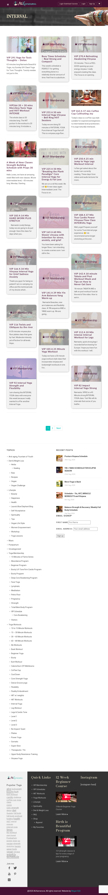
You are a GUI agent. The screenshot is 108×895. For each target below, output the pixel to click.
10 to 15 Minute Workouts (21, 628)
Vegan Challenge (18, 485)
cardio (10, 797)
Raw (13, 473)
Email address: (64, 529)
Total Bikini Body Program (22, 607)
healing (10, 819)
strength (16, 844)
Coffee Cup (16, 670)
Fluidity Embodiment (19, 691)
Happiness (15, 498)
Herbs (13, 464)
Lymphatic (15, 586)
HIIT (9, 821)
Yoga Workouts (15, 625)
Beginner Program (18, 565)
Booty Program (17, 574)
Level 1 (14, 716)
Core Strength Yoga (19, 679)
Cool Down (15, 674)
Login (83, 4)
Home (90, 16)
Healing (17, 468)
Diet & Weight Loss (16, 461)
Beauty (14, 494)
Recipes (14, 477)
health (16, 819)
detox (9, 810)
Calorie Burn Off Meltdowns (22, 666)
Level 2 (14, 721)
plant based (11, 835)
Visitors (14, 620)
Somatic (14, 742)
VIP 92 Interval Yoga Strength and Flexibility (20, 385)
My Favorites (38, 827)
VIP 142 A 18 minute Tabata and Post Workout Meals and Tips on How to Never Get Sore (85, 279)
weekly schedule (13, 856)
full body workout (14, 816)
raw (18, 841)
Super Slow (16, 746)
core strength (13, 808)
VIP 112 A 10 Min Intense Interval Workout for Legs (84, 335)
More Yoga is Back (73, 482)
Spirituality (15, 515)
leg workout (12, 832)
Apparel (39, 822)
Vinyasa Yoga (17, 758)
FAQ (35, 815)
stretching (10, 846)
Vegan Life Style (18, 523)
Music (11, 541)
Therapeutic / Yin (18, 750)
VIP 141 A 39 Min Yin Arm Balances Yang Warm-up (54, 295)
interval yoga (12, 827)
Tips (13, 519)
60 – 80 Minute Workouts (21, 641)
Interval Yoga (16, 704)
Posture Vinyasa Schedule (76, 456)
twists (18, 846)
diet (14, 810)
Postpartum (14, 545)
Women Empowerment (21, 527)
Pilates (14, 733)
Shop (35, 819)
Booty (13, 658)
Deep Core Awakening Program (24, 578)
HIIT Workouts (17, 700)
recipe (10, 844)
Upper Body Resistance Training (24, 754)
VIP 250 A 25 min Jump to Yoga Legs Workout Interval (84, 161)
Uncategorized (15, 549)
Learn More (61, 814)
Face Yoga (15, 582)
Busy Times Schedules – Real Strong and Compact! (54, 59)
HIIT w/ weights (17, 695)
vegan (10, 852)
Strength (15, 603)
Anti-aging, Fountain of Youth (21, 457)
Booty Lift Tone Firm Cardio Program (26, 569)
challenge (17, 797)
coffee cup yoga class (14, 801)
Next (58, 428)
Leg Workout (16, 708)
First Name (62, 522)
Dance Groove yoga (19, 683)
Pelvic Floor (16, 595)
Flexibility (15, 687)
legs (10, 830)
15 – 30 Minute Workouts (21, 632)
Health (14, 502)
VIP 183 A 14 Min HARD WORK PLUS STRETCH (20, 218)
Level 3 (14, 725)
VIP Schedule (16, 611)
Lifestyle (12, 490)
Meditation (15, 590)
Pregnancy (15, 599)
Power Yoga (16, 737)
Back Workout (17, 649)
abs (9, 789)
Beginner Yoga (17, 653)
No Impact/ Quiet (18, 729)
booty (10, 792)
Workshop (15, 532)
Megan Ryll (75, 891)
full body (17, 813)
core (9, 805)
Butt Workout (16, 662)
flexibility (10, 813)
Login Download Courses (69, 4)
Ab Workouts (16, 645)
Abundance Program (20, 561)
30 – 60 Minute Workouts (21, 637)
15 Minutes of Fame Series (22, 557)
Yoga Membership (16, 553)
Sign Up (92, 4)
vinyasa (17, 852)
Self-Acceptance (18, 511)
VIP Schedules (39, 789)
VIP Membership (40, 785)
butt (16, 792)
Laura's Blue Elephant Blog (22, 506)
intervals (10, 824)
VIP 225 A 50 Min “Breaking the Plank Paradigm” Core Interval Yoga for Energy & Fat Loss (53, 174)
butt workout (12, 794)
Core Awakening (20, 615)
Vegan (14, 481)
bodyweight (17, 789)
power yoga (12, 841)
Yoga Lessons (17, 536)
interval (13, 821)
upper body (12, 849)
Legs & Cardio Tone (19, 712)
